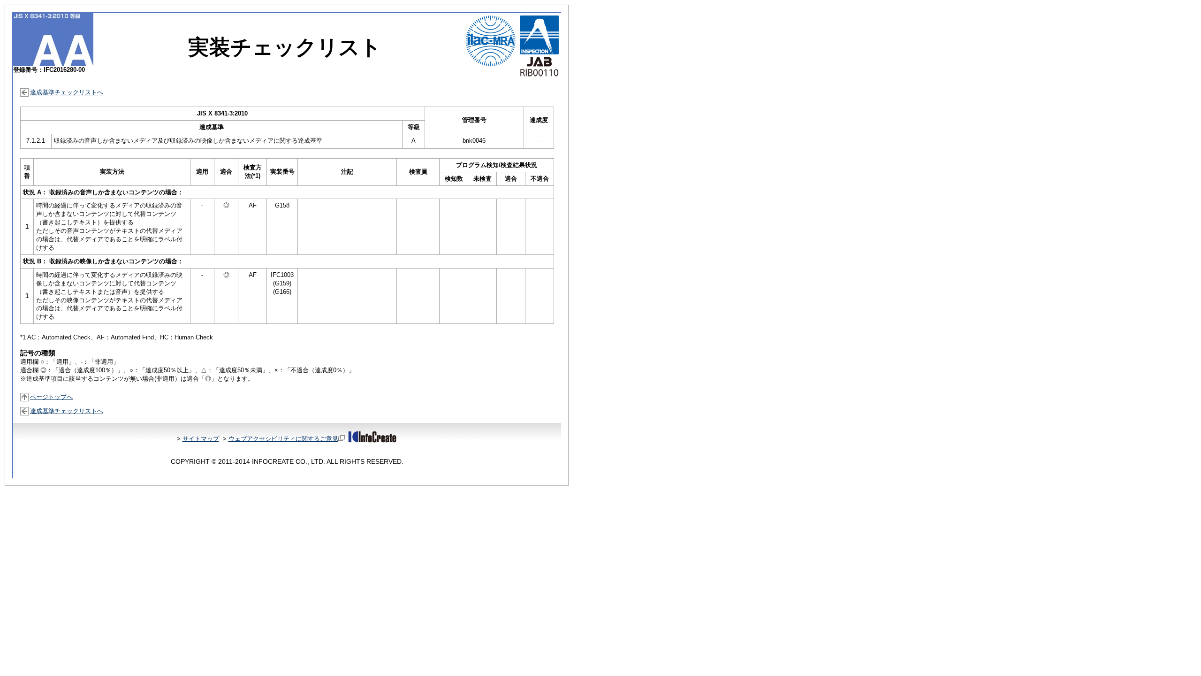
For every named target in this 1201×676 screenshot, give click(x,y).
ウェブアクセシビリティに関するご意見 (283, 438)
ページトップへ (51, 396)
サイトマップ (200, 438)
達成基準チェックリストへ (66, 92)
